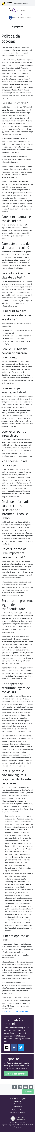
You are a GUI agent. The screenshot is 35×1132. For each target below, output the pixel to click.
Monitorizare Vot (17, 1106)
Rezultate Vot (17, 1102)
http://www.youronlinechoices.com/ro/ (15, 1011)
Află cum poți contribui (15, 1073)
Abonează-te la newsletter (17, 1112)
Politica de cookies (17, 1110)
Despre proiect (17, 26)
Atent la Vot (17, 1104)
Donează (28, 1091)
